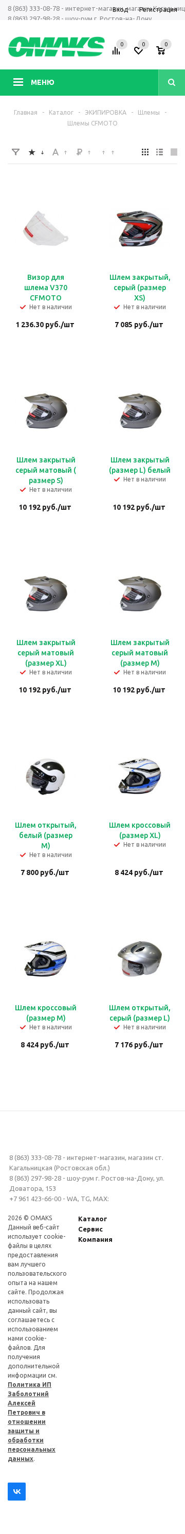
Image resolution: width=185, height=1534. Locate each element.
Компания (95, 1239)
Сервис (90, 1229)
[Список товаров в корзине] (168, 54)
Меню (42, 82)
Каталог (92, 1218)
